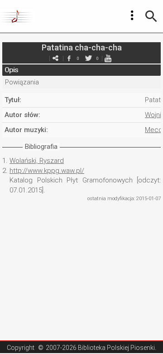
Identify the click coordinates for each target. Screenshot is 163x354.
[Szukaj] (151, 16)
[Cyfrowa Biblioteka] (17, 16)
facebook (68, 58)
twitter (88, 58)
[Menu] (132, 15)
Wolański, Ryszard (37, 161)
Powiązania (22, 82)
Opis (11, 70)
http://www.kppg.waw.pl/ (47, 171)
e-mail (55, 58)
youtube (107, 58)
